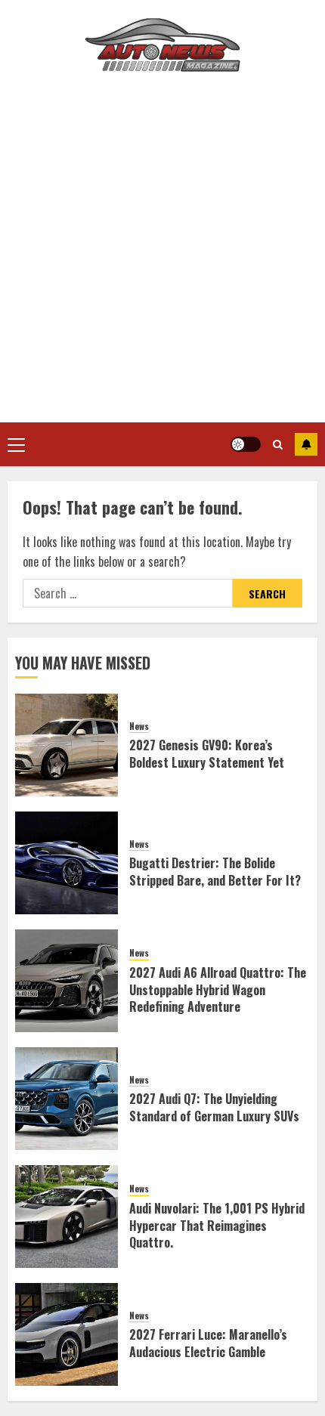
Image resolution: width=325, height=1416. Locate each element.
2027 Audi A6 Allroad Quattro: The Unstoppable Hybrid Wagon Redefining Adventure (217, 989)
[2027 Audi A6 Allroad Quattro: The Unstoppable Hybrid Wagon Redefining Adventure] (66, 980)
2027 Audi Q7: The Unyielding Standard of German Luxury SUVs (214, 1107)
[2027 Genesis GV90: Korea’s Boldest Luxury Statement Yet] (66, 745)
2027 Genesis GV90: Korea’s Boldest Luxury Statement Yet (206, 753)
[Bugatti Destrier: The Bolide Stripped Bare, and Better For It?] (66, 863)
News (139, 726)
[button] (16, 444)
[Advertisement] (162, 252)
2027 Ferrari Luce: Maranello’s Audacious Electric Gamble (208, 1342)
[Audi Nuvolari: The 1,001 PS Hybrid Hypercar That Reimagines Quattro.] (66, 1216)
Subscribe (306, 444)
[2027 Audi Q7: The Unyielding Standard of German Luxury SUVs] (66, 1098)
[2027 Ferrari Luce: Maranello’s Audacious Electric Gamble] (66, 1334)
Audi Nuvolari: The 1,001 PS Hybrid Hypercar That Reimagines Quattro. (217, 1225)
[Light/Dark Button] (246, 444)
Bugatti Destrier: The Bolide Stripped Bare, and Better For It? (215, 871)
